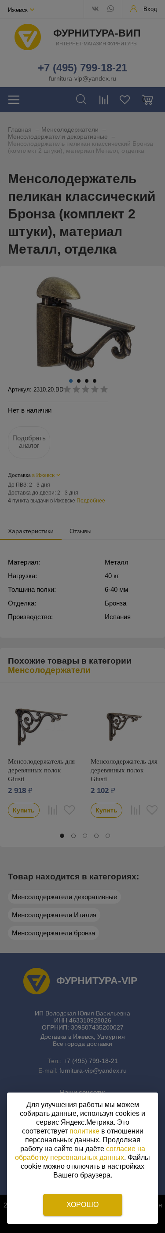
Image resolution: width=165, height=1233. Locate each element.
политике (84, 1131)
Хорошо (82, 1204)
